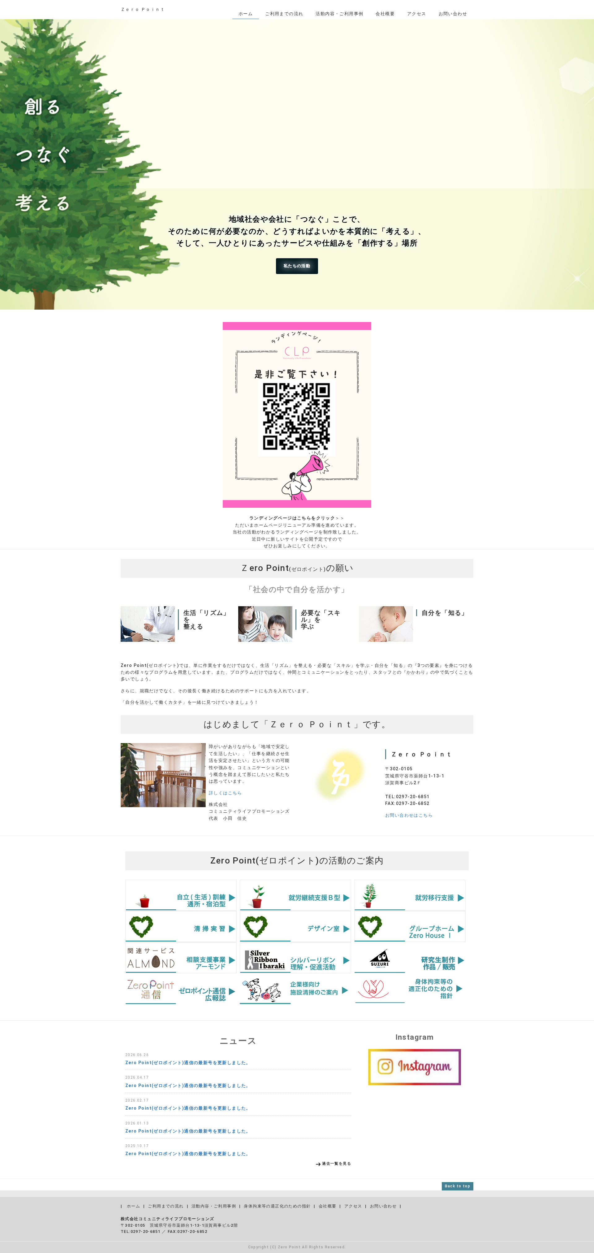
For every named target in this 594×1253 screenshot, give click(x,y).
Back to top (457, 1186)
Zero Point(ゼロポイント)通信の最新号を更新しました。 (188, 1062)
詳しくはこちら (225, 792)
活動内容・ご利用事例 (339, 13)
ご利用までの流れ (284, 13)
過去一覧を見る (336, 1163)
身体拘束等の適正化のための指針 (277, 1206)
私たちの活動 (297, 265)
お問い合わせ (453, 13)
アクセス (416, 13)
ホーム (246, 13)
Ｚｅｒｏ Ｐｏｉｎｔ (143, 9)
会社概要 (385, 13)
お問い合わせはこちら (409, 815)
